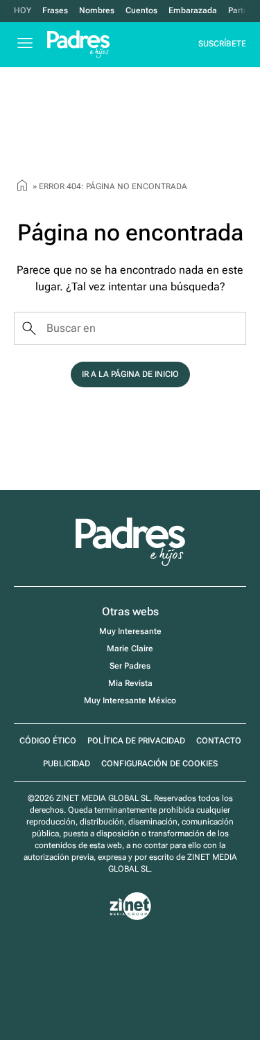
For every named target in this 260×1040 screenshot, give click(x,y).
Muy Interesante (130, 631)
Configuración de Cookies (159, 763)
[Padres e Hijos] (130, 563)
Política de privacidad (136, 741)
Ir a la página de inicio (130, 374)
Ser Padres (130, 666)
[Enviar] (29, 328)
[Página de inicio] (22, 187)
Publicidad (66, 763)
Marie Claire (130, 648)
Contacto (218, 741)
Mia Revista (130, 683)
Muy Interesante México (130, 700)
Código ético (47, 741)
